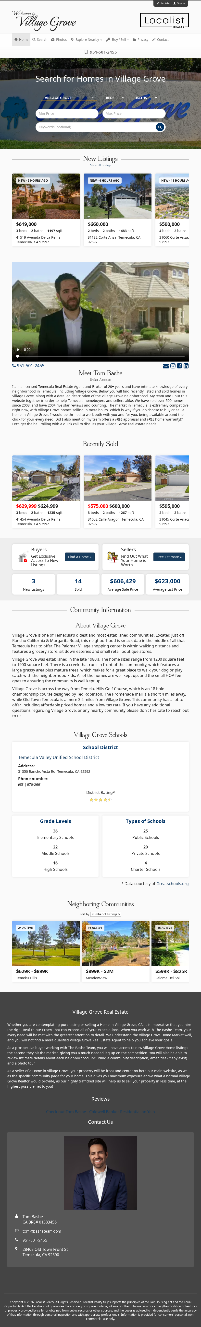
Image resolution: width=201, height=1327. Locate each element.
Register (165, 3)
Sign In (180, 3)
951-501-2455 (103, 52)
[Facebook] (179, 366)
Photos (61, 39)
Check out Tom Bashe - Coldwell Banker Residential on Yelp (100, 1111)
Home (23, 39)
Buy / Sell (118, 39)
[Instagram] (173, 366)
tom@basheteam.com (42, 1231)
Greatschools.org (172, 883)
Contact (162, 39)
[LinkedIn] (186, 366)
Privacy (142, 39)
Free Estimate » (169, 556)
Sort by (84, 914)
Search (41, 39)
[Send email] (166, 366)
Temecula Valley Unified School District (58, 757)
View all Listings (100, 165)
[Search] (160, 127)
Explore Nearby (87, 39)
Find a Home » (79, 556)
